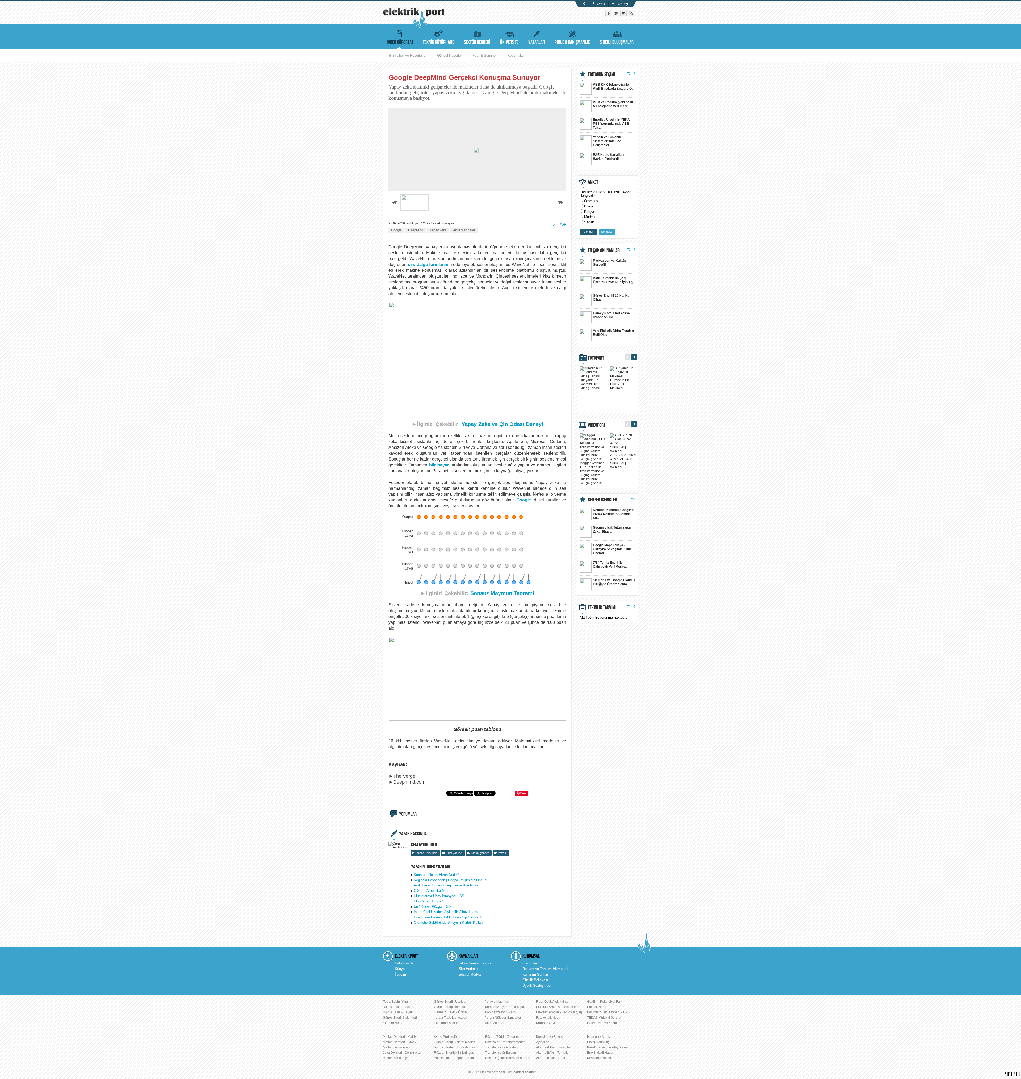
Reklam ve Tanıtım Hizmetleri (545, 969)
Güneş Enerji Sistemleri (400, 1017)
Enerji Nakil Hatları (600, 1052)
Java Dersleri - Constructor (402, 1052)
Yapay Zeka (438, 230)
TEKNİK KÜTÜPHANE (438, 42)
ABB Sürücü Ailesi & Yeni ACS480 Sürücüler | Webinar (623, 461)
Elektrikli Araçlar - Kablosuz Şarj (559, 1012)
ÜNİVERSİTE (509, 42)
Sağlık (589, 222)
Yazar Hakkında (426, 853)
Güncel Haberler (449, 55)
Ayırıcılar (542, 1042)
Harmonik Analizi (599, 1036)
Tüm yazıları (454, 853)
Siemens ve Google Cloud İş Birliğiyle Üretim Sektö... (614, 582)
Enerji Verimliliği (598, 1042)
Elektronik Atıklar (446, 1022)
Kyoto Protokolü (445, 1036)
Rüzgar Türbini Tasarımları (504, 1036)
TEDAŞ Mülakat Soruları (604, 1017)
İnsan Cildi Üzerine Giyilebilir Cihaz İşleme (446, 912)
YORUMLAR (408, 814)
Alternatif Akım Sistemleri (554, 1047)
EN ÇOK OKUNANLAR (604, 250)
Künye (400, 969)
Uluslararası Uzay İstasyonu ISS (439, 896)
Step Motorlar (494, 1022)
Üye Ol (601, 3)
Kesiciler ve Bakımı (549, 1036)
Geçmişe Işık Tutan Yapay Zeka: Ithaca (612, 529)
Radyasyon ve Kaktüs (602, 1022)
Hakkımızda (404, 963)
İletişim (400, 974)
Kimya (589, 212)
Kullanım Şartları (535, 974)
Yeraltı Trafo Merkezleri (450, 1017)
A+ (562, 224)
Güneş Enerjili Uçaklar (450, 1001)
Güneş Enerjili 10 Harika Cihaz (611, 298)
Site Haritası (468, 969)
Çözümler (529, 963)
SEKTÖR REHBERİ (477, 42)
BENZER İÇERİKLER (602, 500)
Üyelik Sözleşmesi (536, 985)
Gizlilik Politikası (535, 980)
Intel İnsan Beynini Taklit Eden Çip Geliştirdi (448, 917)
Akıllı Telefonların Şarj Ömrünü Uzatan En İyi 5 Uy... (614, 280)
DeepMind (415, 230)
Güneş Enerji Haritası (449, 1007)
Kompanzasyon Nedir (500, 1012)
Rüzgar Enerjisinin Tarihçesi (454, 1052)
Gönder (588, 231)
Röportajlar (515, 55)
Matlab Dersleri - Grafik (399, 1042)
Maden (589, 217)
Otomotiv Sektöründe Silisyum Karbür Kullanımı (451, 923)
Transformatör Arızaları (501, 1047)
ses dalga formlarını (428, 264)
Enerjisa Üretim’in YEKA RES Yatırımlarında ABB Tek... (611, 123)
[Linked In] (624, 15)
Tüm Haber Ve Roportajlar (406, 55)
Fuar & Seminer (484, 55)
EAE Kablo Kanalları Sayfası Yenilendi (608, 157)
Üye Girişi (622, 3)
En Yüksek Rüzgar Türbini (434, 907)
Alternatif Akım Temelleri (553, 1052)
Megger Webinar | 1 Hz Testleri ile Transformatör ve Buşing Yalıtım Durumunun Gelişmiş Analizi (592, 473)
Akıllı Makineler (464, 230)
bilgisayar (439, 465)
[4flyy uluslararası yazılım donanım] (1013, 1074)
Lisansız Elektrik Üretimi (451, 1012)
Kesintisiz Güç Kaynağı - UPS (608, 1012)
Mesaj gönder (480, 853)
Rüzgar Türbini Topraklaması (455, 1047)
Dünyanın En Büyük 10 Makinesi (619, 384)
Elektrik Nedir (596, 1007)
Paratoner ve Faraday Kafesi (607, 1047)
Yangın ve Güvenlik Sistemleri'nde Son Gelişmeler (607, 141)
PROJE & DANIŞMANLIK (572, 42)
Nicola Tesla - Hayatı (398, 1012)
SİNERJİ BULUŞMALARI (617, 42)
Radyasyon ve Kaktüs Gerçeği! (609, 262)
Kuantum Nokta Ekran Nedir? (436, 875)
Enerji (588, 206)
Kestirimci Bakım (599, 1058)
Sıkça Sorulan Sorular (475, 963)
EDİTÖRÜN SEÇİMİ (601, 74)
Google (396, 230)
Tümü (631, 74)
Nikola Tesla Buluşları (398, 1007)
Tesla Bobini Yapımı (397, 1001)
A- (555, 225)
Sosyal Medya (470, 974)
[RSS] (631, 15)
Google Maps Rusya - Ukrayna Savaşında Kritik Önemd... (612, 549)
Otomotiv (591, 201)
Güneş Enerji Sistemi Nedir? (454, 1042)
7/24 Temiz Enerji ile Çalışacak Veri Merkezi (610, 564)
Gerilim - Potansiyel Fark (604, 1001)
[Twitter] (616, 15)
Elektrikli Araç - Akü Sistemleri (557, 1007)
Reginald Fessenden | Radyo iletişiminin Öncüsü (451, 880)
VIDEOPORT (596, 425)
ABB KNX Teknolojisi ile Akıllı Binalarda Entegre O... (613, 86)
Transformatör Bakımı (500, 1052)
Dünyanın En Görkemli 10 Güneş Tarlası (590, 384)
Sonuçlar (607, 231)
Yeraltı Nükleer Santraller (503, 1017)
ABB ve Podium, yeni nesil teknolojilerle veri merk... (613, 104)
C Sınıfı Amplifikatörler (431, 891)
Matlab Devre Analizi (398, 1047)
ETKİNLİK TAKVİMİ (602, 607)
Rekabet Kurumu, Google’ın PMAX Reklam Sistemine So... (613, 514)
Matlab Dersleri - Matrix (399, 1036)
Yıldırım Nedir (393, 1022)
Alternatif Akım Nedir (550, 1058)
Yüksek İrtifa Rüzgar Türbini (454, 1058)
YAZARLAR (536, 42)
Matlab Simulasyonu (397, 1058)
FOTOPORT (596, 358)
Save (523, 793)
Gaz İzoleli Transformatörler (505, 1042)
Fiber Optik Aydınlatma (552, 1001)
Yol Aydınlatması (497, 1001)
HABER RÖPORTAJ (399, 42)
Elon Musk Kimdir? (428, 901)
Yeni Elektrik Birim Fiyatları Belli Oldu (613, 333)
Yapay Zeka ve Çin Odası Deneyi (502, 424)
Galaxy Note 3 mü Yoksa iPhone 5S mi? (611, 315)
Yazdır (502, 853)
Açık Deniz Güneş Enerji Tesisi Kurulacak (446, 885)
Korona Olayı (545, 1022)
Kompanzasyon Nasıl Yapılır (505, 1007)
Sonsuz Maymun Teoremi (502, 593)
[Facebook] (609, 15)
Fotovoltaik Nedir (548, 1017)
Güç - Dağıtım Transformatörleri (507, 1058)
